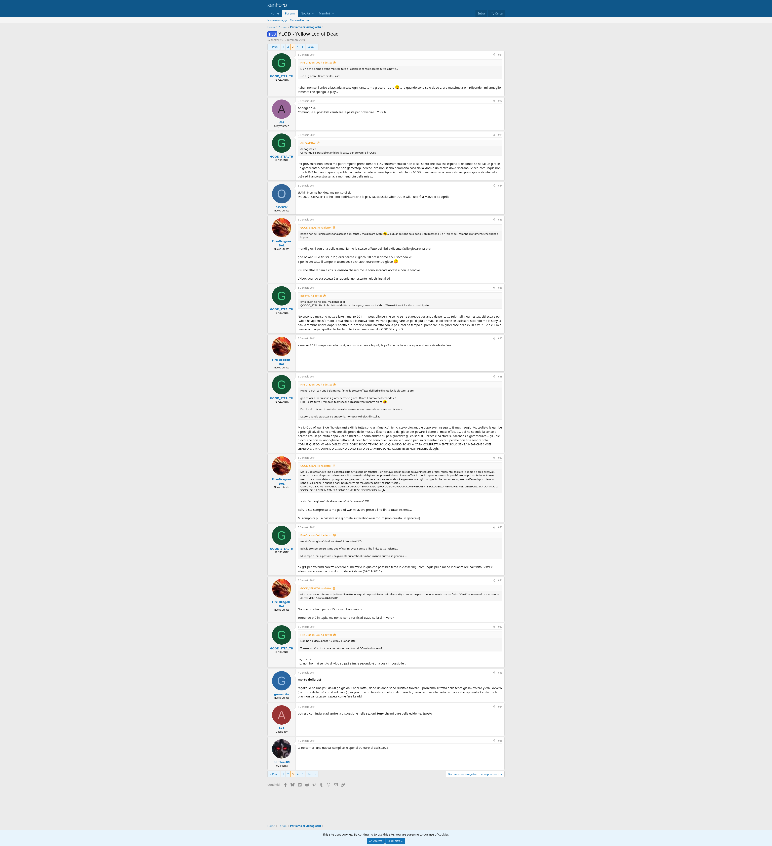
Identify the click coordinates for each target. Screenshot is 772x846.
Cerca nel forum (299, 20)
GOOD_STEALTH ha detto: (315, 227)
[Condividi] (494, 55)
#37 (500, 338)
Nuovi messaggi (277, 20)
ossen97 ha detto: (311, 295)
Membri (324, 13)
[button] (313, 13)
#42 (500, 627)
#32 (500, 101)
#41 (500, 580)
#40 (500, 527)
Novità (305, 13)
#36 (500, 287)
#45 (500, 740)
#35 (500, 219)
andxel (275, 40)
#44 (500, 707)
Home (274, 13)
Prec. (275, 46)
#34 (500, 185)
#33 (500, 135)
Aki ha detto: (307, 143)
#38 (500, 376)
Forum (290, 13)
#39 (500, 457)
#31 (500, 54)
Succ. (311, 46)
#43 (500, 672)
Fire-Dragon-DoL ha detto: (316, 62)
